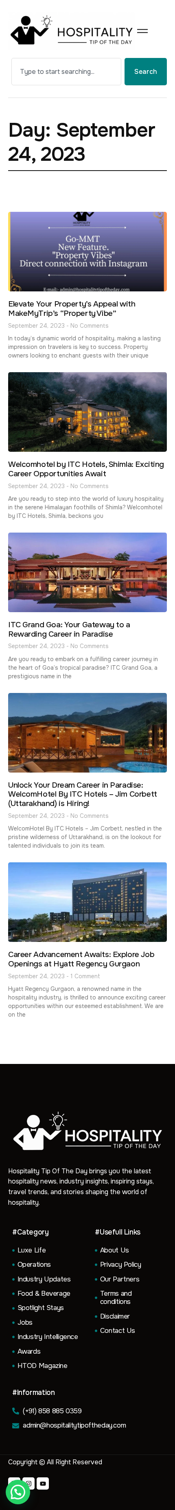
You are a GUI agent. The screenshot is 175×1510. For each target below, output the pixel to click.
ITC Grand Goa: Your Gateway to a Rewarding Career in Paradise (69, 629)
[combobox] (66, 71)
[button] (18, 1492)
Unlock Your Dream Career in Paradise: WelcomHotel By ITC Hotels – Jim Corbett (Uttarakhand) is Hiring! (82, 794)
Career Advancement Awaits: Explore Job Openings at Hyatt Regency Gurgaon (81, 959)
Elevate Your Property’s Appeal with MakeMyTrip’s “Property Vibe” (71, 308)
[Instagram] (28, 1483)
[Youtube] (43, 1483)
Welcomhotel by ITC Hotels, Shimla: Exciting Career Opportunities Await (86, 469)
